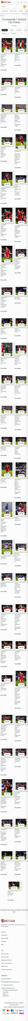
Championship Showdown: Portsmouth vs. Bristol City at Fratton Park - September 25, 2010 (4, 835)
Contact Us (4, 975)
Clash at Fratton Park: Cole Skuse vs (11, 894)
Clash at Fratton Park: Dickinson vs (18, 519)
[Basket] (21, 2)
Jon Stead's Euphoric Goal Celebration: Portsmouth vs (3, 688)
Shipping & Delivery (6, 960)
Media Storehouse (18, 1007)
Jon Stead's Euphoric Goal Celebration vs (17, 90)
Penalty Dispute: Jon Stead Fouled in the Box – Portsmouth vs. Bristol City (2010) (18, 190)
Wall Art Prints (3, 13)
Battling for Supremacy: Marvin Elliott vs (4, 585)
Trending (21, 11)
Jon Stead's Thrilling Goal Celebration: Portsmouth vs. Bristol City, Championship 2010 (4, 730)
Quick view (7, 50)
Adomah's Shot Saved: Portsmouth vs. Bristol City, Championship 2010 (18, 866)
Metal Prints (4, 966)
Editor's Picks (13, 11)
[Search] (24, 6)
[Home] (6, 2)
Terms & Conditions (6, 963)
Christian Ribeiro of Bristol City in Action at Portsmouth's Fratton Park (4, 866)
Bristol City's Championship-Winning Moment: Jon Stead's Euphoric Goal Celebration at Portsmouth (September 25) (18, 622)
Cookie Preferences (6, 969)
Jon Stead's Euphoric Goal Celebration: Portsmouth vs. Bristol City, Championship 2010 (4, 60)
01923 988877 (7, 978)
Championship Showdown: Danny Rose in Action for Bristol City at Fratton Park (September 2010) (18, 157)
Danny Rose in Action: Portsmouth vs (3, 481)
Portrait (11, 30)
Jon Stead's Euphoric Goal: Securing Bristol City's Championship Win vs (18, 655)
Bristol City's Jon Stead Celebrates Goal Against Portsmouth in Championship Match (4, 802)
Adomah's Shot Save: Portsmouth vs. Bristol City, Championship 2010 (18, 833)
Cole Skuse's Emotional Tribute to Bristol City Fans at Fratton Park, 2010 (18, 360)
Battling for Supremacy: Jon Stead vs (3, 449)
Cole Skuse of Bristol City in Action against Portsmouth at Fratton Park (3, 152)
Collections (5, 11)
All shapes (5, 30)
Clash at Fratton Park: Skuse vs (18, 330)
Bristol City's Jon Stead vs (3, 558)
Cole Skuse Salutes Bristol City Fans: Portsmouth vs (17, 58)
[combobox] (12, 6)
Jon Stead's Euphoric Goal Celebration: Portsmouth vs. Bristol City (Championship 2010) (3, 657)
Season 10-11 (18, 13)
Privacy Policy (5, 954)
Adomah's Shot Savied (17, 298)
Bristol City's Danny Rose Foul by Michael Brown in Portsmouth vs (17, 390)
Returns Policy (5, 957)
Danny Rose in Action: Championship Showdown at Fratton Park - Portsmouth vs (4, 194)
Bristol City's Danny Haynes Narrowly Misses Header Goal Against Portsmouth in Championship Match (18, 486)
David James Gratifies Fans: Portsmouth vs (4, 361)
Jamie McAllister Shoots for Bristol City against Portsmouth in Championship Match (18, 120)
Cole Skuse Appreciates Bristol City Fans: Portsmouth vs (3, 389)
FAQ (2, 950)
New (26, 11)
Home (7, 13)
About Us (3, 932)
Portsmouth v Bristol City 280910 (3, 89)
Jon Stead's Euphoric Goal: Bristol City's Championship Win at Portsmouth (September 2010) (4, 270)
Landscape (19, 30)
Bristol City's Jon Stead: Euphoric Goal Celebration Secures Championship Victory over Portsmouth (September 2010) (18, 696)
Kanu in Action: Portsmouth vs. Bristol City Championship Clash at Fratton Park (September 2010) (4, 525)
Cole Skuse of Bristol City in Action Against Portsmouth (17, 451)
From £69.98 (4, 70)
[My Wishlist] (18, 2)
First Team (12, 13)
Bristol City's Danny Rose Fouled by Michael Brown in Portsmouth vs (3, 119)
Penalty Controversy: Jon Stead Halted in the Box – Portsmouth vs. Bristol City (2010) (18, 588)
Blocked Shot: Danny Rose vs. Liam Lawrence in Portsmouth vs (17, 557)
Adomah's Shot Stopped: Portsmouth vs (3, 331)
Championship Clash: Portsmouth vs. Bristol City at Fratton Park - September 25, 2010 (18, 264)
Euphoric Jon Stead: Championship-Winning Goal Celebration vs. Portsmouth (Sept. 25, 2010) (4, 765)
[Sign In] (25, 2)
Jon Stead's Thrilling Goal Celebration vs (18, 760)
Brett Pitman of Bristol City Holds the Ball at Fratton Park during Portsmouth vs (18, 420)
